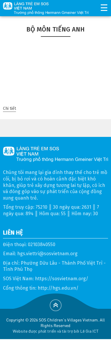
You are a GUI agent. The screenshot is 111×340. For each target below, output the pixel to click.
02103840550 (41, 244)
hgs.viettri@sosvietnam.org (47, 253)
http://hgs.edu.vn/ (58, 288)
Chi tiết (9, 108)
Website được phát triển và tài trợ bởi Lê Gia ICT (56, 331)
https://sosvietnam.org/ (61, 278)
